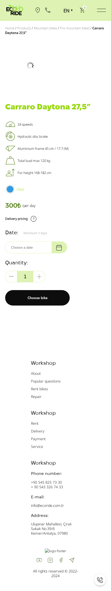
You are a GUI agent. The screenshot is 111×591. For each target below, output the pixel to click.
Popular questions (46, 381)
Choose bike (37, 298)
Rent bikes (39, 388)
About (36, 373)
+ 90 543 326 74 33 (47, 486)
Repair (36, 396)
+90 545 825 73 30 (46, 482)
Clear (20, 189)
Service (37, 446)
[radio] (10, 189)
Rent (34, 423)
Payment (38, 438)
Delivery (37, 431)
